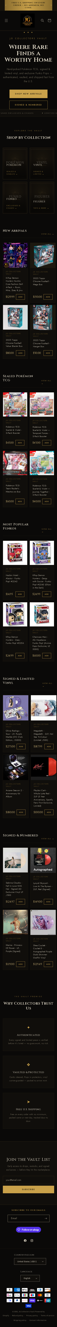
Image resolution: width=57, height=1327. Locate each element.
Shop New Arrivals (28, 93)
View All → (47, 234)
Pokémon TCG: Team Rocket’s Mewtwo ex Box (13, 488)
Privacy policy (32, 1315)
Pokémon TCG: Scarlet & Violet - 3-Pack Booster (14, 430)
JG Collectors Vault (27, 1311)
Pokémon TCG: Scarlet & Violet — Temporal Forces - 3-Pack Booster (41, 432)
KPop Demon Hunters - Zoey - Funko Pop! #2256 (15, 640)
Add (20, 297)
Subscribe (28, 1189)
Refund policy (17, 1315)
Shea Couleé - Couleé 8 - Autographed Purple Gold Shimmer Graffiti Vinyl (42, 951)
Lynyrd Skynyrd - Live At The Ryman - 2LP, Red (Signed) (42, 886)
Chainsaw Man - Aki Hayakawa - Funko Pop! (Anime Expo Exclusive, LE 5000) (42, 643)
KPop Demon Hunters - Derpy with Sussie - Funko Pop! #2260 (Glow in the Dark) (42, 581)
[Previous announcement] (5, 5)
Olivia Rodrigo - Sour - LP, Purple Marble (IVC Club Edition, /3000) (14, 735)
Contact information (38, 1320)
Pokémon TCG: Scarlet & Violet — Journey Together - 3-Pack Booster (41, 490)
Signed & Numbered (28, 104)
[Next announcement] (51, 5)
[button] (6, 20)
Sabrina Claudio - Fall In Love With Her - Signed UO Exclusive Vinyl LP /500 (14, 889)
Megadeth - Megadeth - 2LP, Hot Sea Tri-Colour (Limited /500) (43, 735)
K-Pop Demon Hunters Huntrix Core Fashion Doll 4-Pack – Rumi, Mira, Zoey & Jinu (14, 284)
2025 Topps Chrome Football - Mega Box (41, 281)
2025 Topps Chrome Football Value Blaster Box (14, 343)
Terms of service (47, 1315)
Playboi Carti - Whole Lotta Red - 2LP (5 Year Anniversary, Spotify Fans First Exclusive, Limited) (43, 798)
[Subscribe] (45, 1218)
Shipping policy (20, 1320)
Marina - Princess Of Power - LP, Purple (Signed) (14, 948)
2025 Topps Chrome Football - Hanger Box (41, 343)
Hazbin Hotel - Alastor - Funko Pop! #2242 (13, 578)
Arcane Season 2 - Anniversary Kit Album (14, 793)
